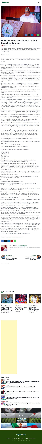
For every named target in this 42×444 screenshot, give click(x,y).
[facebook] (26, 35)
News (2, 38)
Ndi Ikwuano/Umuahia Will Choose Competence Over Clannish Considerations (22, 392)
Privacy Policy (32, 438)
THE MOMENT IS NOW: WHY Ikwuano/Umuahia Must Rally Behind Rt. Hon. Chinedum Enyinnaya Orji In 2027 (23, 382)
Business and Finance (21, 410)
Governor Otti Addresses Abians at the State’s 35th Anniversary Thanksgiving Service (22, 398)
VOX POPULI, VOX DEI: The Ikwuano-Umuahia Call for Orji (20, 387)
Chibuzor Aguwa (6, 45)
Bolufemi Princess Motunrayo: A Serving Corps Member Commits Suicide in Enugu (34, 308)
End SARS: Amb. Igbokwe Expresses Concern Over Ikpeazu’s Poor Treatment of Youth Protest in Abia (7, 309)
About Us (8, 438)
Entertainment (21, 420)
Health (21, 415)
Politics (7, 379)
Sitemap (26, 438)
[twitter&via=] (29, 35)
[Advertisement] (9, 347)
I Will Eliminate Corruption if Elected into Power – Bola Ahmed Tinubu (21, 307)
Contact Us (14, 438)
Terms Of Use (20, 438)
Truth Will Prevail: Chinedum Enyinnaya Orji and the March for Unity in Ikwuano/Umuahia (23, 403)
